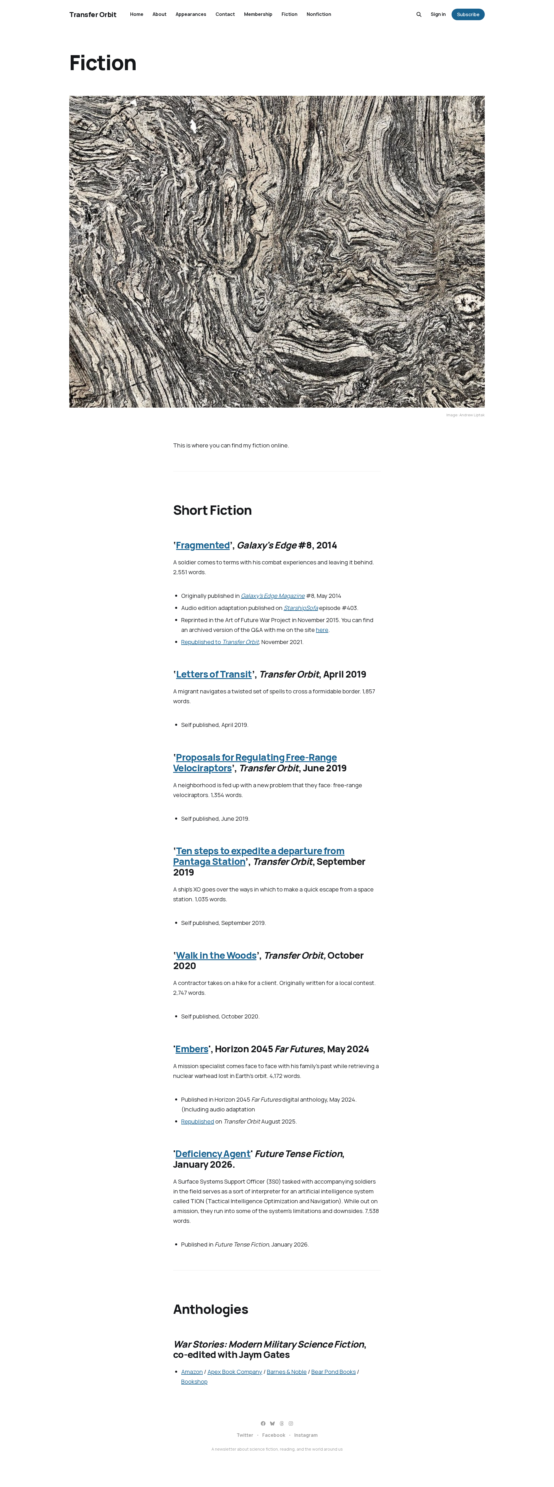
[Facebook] (263, 1423)
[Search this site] (419, 14)
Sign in (438, 14)
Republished (197, 1121)
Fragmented (203, 545)
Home (136, 14)
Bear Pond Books (333, 1372)
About (159, 14)
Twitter (245, 1435)
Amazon (192, 1372)
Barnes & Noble (287, 1372)
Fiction (289, 14)
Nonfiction (319, 14)
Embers (191, 1048)
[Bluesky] (272, 1423)
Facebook (273, 1435)
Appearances (191, 14)
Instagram (306, 1435)
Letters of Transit (214, 674)
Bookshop (194, 1381)
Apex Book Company (234, 1372)
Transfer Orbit (92, 14)
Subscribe (468, 14)
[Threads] (281, 1423)
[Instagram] (291, 1423)
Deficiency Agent (212, 1153)
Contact (225, 14)
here (322, 630)
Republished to (220, 642)
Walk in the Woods (216, 955)
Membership (258, 14)
